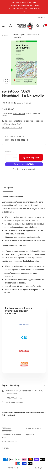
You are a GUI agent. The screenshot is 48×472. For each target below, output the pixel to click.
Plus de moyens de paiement (24, 169)
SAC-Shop (13, 468)
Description (8, 187)
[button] (3, 26)
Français (39, 17)
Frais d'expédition (19, 113)
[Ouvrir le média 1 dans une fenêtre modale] (24, 63)
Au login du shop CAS (12, 127)
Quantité (8, 152)
